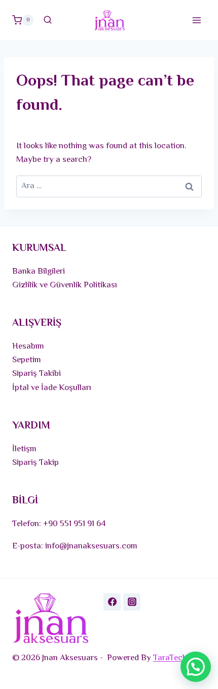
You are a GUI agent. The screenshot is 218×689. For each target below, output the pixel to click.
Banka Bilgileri (38, 271)
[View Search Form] (48, 20)
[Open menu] (196, 20)
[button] (195, 667)
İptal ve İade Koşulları (51, 388)
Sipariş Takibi (36, 373)
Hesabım (28, 346)
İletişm (24, 449)
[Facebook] (112, 602)
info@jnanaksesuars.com (91, 546)
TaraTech (170, 658)
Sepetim (26, 360)
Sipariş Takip (35, 462)
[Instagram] (131, 602)
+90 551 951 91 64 (74, 524)
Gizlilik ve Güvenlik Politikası (64, 285)
